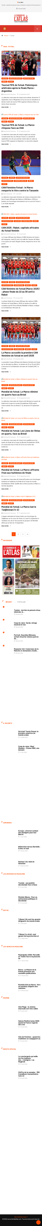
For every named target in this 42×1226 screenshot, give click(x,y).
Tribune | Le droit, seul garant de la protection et (28, 935)
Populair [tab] (21, 602)
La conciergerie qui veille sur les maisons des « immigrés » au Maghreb (28, 1059)
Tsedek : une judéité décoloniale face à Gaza (27, 884)
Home (6, 35)
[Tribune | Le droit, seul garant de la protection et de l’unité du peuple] (8, 935)
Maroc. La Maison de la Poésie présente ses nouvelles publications (27, 971)
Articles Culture (23, 729)
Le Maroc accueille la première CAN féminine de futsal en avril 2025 (19, 354)
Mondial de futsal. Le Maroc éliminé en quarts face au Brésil (19, 393)
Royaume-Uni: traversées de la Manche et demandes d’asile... (26, 650)
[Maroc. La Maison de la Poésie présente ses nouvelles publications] (8, 972)
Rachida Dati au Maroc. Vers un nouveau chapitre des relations (29, 986)
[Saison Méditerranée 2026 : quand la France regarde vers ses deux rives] (8, 1023)
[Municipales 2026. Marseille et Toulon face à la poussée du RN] (8, 957)
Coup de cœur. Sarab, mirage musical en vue (25, 624)
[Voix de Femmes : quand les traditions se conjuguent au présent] (8, 1038)
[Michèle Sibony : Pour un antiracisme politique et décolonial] (8, 899)
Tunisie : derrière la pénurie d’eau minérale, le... (27, 611)
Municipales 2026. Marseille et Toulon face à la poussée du (29, 956)
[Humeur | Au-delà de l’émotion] (8, 863)
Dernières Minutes (20, 181)
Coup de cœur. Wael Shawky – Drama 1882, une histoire (28, 748)
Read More (4, 107)
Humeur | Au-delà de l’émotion (26, 863)
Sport (11, 81)
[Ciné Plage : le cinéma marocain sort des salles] (8, 1008)
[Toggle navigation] (4, 28)
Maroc (4, 81)
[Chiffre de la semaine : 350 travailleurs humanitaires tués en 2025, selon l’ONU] (8, 1074)
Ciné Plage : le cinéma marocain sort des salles (28, 1008)
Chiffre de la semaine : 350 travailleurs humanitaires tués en (29, 1074)
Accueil (4, 78)
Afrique (12, 177)
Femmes (20, 895)
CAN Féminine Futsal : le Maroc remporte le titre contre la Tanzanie (19, 189)
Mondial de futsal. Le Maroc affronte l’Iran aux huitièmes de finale (20, 471)
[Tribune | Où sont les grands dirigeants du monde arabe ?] (8, 920)
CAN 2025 (17, 221)
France (20, 881)
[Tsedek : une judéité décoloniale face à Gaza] (8, 884)
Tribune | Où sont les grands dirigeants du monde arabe (29, 920)
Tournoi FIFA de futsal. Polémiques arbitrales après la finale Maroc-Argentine (19, 88)
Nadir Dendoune (7, 194)
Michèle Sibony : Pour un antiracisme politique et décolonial (27, 899)
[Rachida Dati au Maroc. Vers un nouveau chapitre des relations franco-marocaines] (8, 987)
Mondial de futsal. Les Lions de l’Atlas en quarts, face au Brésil (20, 432)
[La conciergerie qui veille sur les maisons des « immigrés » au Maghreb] (8, 1059)
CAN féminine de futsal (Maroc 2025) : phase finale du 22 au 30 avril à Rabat (20, 291)
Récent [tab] (9, 602)
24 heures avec (23, 982)
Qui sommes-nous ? (21, 1217)
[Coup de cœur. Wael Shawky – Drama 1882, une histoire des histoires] (8, 748)
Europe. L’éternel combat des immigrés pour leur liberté (28, 832)
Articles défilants (16, 78)
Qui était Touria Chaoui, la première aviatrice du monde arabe (28, 733)
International (26, 221)
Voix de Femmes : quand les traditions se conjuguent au (29, 1038)
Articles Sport (29, 78)
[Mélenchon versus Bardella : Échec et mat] (8, 848)
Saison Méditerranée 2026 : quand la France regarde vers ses (29, 1023)
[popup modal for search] (37, 28)
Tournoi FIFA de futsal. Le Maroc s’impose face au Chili (18, 126)
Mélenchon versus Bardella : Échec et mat (29, 848)
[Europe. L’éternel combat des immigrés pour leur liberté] (8, 833)
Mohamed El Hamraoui (9, 94)
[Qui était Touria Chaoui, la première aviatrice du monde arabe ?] (8, 733)
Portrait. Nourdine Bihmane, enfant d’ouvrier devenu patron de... (26, 637)
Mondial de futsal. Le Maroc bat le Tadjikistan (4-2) (18, 508)
